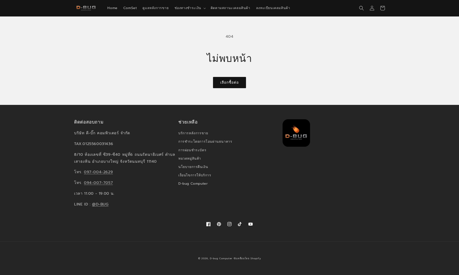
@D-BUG (100, 204)
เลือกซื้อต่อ (229, 82)
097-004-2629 (98, 172)
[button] (190, 8)
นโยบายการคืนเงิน (193, 166)
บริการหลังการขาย (193, 133)
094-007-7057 (98, 183)
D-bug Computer (193, 183)
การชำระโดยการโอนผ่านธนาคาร (205, 141)
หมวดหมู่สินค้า (189, 158)
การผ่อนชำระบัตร (192, 150)
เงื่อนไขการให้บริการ (194, 175)
